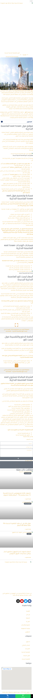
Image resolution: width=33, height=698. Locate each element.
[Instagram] (18, 601)
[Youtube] (22, 601)
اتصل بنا (28, 621)
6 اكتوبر (28, 642)
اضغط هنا (8, 331)
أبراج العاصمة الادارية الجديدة (12, 53)
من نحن (28, 614)
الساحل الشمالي (26, 645)
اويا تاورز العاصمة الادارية (18, 191)
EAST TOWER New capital (16, 112)
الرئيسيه (28, 611)
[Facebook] (29, 601)
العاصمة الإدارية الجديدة (12, 56)
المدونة (28, 618)
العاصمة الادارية (26, 652)
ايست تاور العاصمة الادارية (14, 139)
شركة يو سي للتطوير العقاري (25, 383)
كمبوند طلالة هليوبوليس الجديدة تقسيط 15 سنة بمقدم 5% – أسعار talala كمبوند (17, 494)
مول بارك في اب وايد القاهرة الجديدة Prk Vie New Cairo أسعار (17, 524)
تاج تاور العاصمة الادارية (24, 433)
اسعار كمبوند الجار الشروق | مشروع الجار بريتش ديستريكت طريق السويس (17, 552)
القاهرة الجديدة (26, 659)
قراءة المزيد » (28, 499)
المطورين (27, 632)
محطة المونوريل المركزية (6, 180)
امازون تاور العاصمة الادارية (23, 435)
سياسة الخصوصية (25, 628)
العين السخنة (26, 655)
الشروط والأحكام (25, 625)
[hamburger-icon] (31, 1)
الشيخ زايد (27, 648)
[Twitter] (26, 601)
